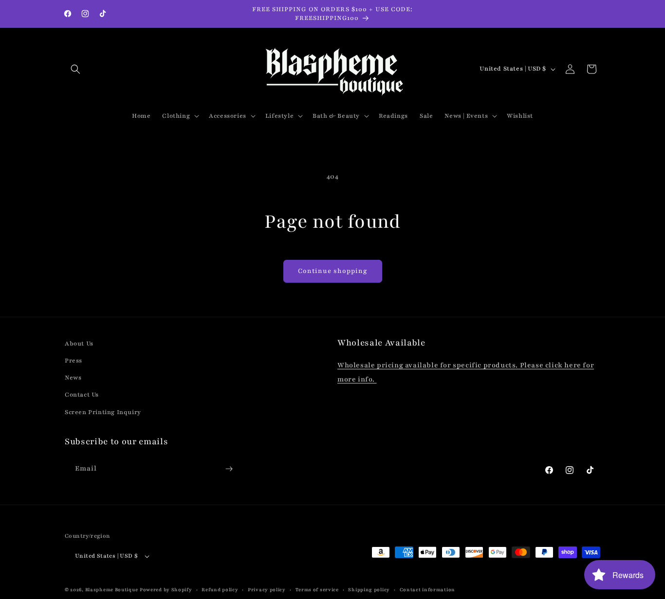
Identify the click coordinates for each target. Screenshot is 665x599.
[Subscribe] (229, 468)
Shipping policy (369, 589)
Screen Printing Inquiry (103, 412)
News (73, 377)
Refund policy (220, 589)
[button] (75, 69)
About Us (79, 343)
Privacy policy (267, 589)
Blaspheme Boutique (111, 590)
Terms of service (317, 589)
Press (73, 360)
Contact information (427, 589)
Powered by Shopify (166, 590)
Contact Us (82, 395)
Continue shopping (333, 271)
